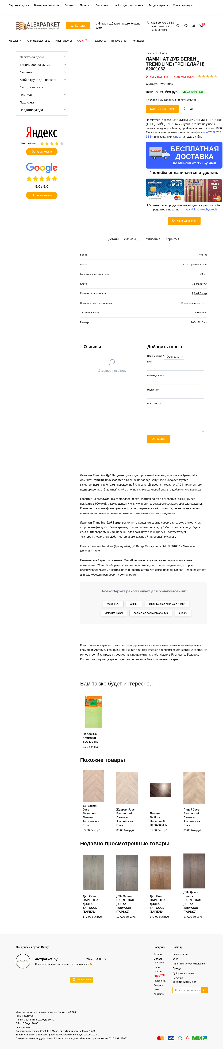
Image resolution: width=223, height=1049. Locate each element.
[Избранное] (186, 25)
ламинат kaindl (114, 612)
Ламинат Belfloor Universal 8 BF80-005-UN (158, 819)
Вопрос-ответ (119, 40)
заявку (176, 136)
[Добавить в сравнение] (191, 108)
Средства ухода (183, 5)
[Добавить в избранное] (183, 108)
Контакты (138, 40)
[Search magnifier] (204, 990)
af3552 (134, 603)
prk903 (183, 612)
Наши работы (63, 40)
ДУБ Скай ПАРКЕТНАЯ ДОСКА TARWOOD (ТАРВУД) (92, 904)
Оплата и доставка (38, 40)
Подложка (101, 5)
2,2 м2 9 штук (199, 293)
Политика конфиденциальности (184, 979)
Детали (113, 239)
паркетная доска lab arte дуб (151, 612)
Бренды (176, 968)
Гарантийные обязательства (188, 963)
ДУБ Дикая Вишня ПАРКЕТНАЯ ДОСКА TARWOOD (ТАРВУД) (192, 902)
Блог (175, 958)
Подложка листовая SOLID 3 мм (90, 737)
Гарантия (172, 239)
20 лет (203, 274)
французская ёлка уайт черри (167, 603)
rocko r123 (113, 603)
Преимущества (155, 375)
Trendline (202, 254)
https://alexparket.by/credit (201, 209)
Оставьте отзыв (42, 151)
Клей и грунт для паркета (128, 5)
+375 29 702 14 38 (162, 26)
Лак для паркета (158, 5)
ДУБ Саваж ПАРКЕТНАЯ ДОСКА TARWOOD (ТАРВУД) (125, 904)
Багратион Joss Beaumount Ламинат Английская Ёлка (91, 815)
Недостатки (153, 389)
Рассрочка (100, 40)
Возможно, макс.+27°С (194, 303)
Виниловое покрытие (46, 5)
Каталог (13, 40)
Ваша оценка (155, 355)
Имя (149, 361)
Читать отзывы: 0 (183, 76)
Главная (150, 53)
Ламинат (69, 5)
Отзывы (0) (132, 239)
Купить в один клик (162, 108)
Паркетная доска (19, 5)
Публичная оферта (183, 973)
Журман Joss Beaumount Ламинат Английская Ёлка (125, 817)
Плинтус (85, 5)
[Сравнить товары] (193, 25)
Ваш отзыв (154, 403)
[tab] (113, 239)
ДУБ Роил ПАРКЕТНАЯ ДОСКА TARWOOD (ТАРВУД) (159, 904)
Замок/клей (200, 312)
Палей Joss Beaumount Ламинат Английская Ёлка (191, 817)
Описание (153, 239)
